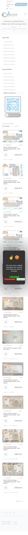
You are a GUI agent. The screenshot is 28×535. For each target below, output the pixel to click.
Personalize (20, 279)
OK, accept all (15, 277)
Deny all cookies (10, 279)
